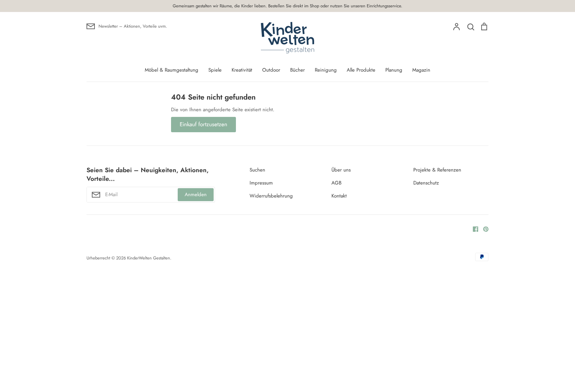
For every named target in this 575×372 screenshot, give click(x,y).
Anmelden (196, 194)
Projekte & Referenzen (437, 170)
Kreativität (242, 70)
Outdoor (271, 70)
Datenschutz (426, 182)
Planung (393, 70)
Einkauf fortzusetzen (203, 124)
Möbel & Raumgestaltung (171, 70)
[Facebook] (473, 228)
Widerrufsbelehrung (271, 195)
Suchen (257, 170)
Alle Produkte (361, 70)
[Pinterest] (483, 228)
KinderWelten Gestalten (148, 258)
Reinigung (326, 70)
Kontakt (339, 195)
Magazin (421, 70)
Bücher (297, 70)
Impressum (261, 182)
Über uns (341, 170)
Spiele (215, 70)
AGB (336, 182)
